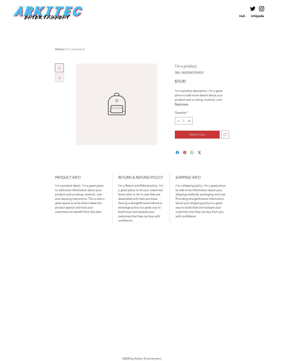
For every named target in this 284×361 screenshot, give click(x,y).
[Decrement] (178, 120)
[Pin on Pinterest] (184, 152)
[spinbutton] (184, 120)
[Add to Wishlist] (225, 135)
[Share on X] (199, 152)
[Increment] (189, 120)
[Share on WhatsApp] (192, 152)
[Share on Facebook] (177, 152)
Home (59, 49)
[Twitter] (252, 8)
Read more (181, 104)
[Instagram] (261, 8)
